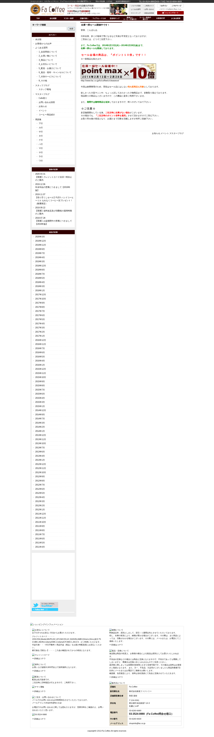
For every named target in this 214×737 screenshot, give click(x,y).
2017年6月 (40, 315)
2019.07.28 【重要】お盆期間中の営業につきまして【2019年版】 (53, 221)
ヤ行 (41, 152)
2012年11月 (40, 468)
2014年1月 (40, 431)
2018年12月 (40, 265)
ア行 (41, 123)
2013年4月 (40, 456)
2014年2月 (40, 427)
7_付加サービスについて (50, 76)
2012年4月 (40, 497)
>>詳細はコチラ (39, 658)
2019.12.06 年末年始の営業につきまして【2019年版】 (52, 187)
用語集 (38, 119)
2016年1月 (40, 365)
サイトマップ (136, 13)
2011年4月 (40, 547)
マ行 (41, 148)
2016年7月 (40, 348)
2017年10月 (40, 299)
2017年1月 (40, 336)
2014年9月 (40, 414)
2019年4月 (40, 257)
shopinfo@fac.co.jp (53, 703)
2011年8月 (40, 530)
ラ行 (41, 156)
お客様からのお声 (43, 43)
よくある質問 (136, 9)
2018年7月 (40, 274)
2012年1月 (40, 509)
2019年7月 (40, 253)
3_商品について (46, 60)
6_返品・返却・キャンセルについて (55, 72)
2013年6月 (40, 452)
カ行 (41, 127)
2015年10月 (40, 377)
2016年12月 (40, 340)
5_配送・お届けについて (50, 68)
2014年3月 (40, 423)
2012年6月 (40, 489)
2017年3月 (40, 327)
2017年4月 (40, 323)
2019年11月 (40, 245)
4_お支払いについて (48, 64)
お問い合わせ (149, 9)
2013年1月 (40, 460)
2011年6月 (40, 538)
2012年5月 (40, 493)
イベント (165, 133)
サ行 (41, 131)
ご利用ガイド (149, 6)
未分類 (38, 39)
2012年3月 (40, 501)
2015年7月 (40, 390)
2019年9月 (40, 249)
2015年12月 (40, 369)
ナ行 (41, 140)
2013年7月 (40, 447)
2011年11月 (40, 518)
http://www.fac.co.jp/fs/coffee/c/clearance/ (100, 80)
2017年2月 (40, 332)
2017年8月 (40, 307)
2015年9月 (40, 381)
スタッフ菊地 (45, 89)
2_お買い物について (48, 56)
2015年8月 (40, 385)
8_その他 (43, 80)
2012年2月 (40, 505)
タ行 (41, 136)
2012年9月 (40, 476)
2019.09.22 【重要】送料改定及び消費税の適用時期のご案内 (53, 210)
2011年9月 (40, 526)
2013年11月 (40, 439)
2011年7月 (40, 534)
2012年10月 (40, 472)
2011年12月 (40, 514)
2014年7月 (40, 418)
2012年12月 (40, 464)
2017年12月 (40, 294)
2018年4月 (40, 282)
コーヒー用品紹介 (47, 114)
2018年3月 (40, 286)
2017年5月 (40, 319)
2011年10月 (40, 522)
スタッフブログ (42, 85)
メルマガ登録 (136, 6)
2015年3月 (40, 402)
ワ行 (41, 160)
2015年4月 (40, 398)
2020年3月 (40, 236)
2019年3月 (40, 261)
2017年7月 (40, 311)
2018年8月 (40, 270)
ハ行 (41, 144)
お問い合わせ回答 (47, 102)
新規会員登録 (149, 13)
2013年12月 (40, 435)
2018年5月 (40, 278)
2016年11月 (40, 344)
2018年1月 (40, 290)
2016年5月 (40, 356)
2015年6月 (40, 394)
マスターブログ (177, 133)
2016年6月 (40, 352)
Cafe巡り (43, 98)
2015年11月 (40, 373)
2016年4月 (40, 361)
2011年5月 (40, 542)
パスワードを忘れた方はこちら (170, 9)
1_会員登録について (48, 52)
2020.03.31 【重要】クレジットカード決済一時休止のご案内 (53, 177)
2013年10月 (40, 443)
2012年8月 (40, 481)
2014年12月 (40, 410)
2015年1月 (40, 406)
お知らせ (156, 133)
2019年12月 (40, 241)
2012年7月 (40, 485)
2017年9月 (40, 303)
